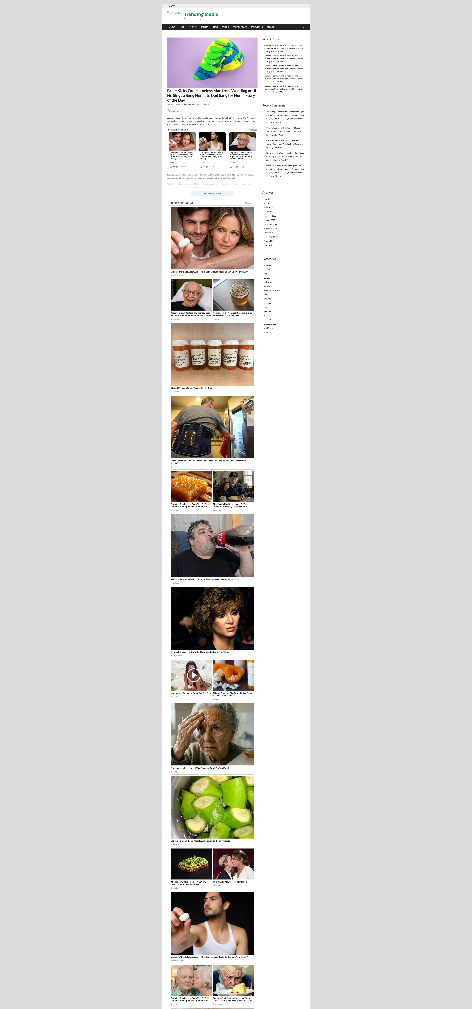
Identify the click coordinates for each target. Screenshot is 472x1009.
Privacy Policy (240, 27)
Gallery (204, 27)
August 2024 (269, 241)
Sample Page (257, 27)
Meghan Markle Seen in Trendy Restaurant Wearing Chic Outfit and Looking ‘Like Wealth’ (284, 131)
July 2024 (268, 245)
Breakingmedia (189, 105)
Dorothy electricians (275, 153)
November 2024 (270, 228)
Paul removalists (273, 128)
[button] (212, 63)
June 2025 (268, 199)
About (172, 27)
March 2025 (269, 211)
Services (271, 27)
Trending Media (201, 14)
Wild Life (267, 332)
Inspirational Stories (175, 36)
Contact (192, 27)
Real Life (267, 311)
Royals (266, 315)
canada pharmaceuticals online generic (282, 165)
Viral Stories (269, 328)
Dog (265, 273)
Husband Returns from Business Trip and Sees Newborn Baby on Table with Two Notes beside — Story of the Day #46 (283, 79)
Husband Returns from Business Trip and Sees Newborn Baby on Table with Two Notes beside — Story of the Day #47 (283, 68)
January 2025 (269, 220)
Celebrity (268, 269)
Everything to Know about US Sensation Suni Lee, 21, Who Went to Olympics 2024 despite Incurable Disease (285, 118)
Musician (267, 303)
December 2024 (270, 224)
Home (215, 27)
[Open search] (303, 27)
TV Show (267, 319)
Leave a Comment (202, 105)
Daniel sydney (272, 140)
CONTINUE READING (212, 194)
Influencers (268, 286)
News (266, 307)
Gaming (267, 278)
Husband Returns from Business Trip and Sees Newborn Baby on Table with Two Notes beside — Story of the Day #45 (283, 89)
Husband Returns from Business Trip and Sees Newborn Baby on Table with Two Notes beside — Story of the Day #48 (283, 58)
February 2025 (270, 216)
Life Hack (267, 294)
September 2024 (271, 237)
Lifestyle (267, 299)
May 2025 (268, 203)
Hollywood (268, 282)
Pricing (225, 27)
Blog (181, 27)
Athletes (267, 265)
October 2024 (270, 232)
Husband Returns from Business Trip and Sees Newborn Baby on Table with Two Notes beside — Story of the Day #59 (283, 48)
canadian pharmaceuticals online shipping (284, 111)
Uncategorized (270, 324)
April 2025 (268, 207)
